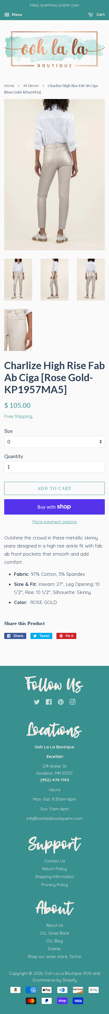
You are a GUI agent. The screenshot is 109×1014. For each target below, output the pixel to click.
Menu (16, 14)
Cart (100, 14)
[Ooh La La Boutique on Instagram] (72, 703)
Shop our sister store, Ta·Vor (55, 956)
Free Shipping (18, 416)
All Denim (31, 85)
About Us (54, 925)
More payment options (54, 521)
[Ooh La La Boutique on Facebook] (49, 703)
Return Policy (54, 868)
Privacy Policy (54, 884)
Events (54, 948)
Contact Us (54, 861)
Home (9, 85)
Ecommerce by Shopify (55, 980)
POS (87, 973)
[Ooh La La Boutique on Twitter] (37, 703)
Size (8, 431)
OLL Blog (54, 941)
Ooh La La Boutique (62, 973)
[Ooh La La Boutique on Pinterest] (61, 703)
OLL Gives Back (54, 933)
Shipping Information (54, 876)
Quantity (13, 456)
